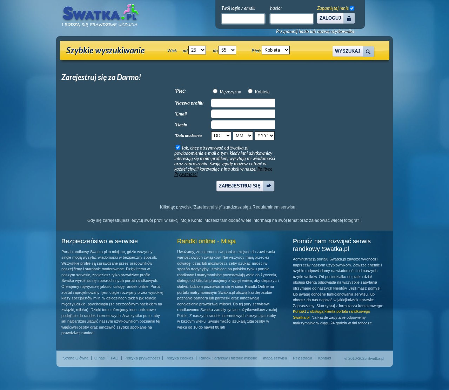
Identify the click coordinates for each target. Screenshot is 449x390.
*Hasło (180, 124)
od (185, 50)
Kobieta (262, 92)
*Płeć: (180, 91)
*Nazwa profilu (188, 103)
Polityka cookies (179, 358)
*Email (180, 114)
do (215, 50)
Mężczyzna (230, 92)
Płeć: (256, 50)
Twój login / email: (238, 8)
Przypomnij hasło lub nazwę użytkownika (315, 31)
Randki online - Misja (206, 241)
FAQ (115, 358)
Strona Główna (75, 358)
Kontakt (324, 358)
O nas (99, 358)
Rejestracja (302, 358)
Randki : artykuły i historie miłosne (228, 358)
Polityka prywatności (142, 358)
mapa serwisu (275, 358)
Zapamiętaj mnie (333, 8)
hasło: (276, 8)
